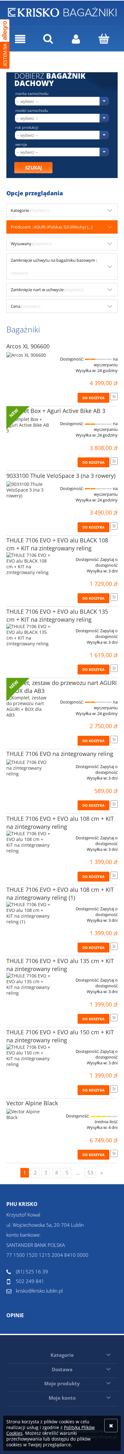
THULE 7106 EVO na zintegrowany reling (59, 754)
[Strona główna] (62, 11)
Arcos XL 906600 (28, 346)
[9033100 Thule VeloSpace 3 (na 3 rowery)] (28, 490)
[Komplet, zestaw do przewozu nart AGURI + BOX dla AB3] (28, 706)
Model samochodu (31, 111)
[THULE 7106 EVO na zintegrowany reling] (28, 768)
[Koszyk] (104, 39)
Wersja (21, 144)
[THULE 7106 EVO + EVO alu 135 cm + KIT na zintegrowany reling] (28, 984)
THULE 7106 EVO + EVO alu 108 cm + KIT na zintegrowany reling (60, 822)
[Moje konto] (76, 39)
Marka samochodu (31, 94)
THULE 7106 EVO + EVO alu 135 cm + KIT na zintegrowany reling (60, 965)
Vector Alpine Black (32, 1103)
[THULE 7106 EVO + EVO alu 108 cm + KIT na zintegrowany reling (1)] (28, 913)
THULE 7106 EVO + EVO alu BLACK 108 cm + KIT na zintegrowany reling (57, 544)
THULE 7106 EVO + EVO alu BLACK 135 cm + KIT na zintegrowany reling (57, 615)
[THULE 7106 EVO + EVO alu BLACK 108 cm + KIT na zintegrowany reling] (28, 563)
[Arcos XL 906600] (28, 357)
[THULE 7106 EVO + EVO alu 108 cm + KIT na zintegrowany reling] (28, 842)
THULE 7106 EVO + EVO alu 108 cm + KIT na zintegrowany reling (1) (60, 893)
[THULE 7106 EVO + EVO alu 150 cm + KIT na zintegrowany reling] (28, 1055)
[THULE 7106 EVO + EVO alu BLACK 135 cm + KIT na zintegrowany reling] (28, 635)
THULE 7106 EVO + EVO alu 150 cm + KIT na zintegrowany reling (60, 1036)
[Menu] (20, 39)
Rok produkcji (26, 127)
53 (90, 1172)
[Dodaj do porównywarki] (114, 396)
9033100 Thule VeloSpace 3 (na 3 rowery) (60, 475)
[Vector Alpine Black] (28, 1114)
